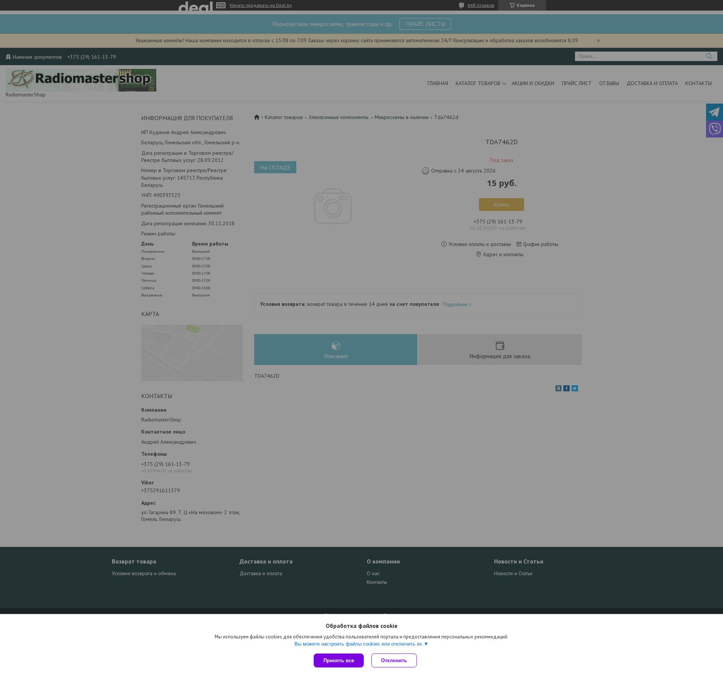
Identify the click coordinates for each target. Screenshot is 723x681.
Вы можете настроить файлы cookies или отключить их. (359, 644)
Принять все (338, 660)
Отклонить (394, 660)
